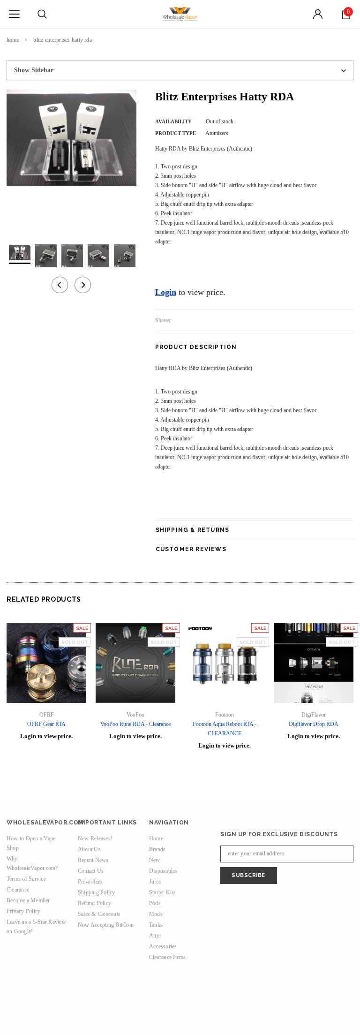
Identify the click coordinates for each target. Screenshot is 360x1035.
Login (165, 292)
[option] (71, 138)
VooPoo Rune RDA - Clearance (135, 724)
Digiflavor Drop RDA (313, 724)
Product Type (175, 133)
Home (13, 40)
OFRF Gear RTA (46, 724)
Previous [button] (60, 285)
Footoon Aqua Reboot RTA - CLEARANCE (224, 729)
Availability (173, 121)
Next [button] (83, 285)
